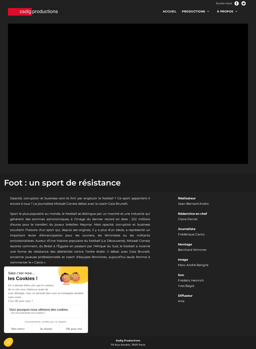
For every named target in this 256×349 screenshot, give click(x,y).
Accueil (169, 11)
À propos (225, 11)
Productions (193, 11)
